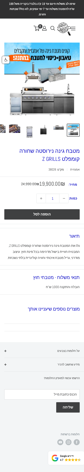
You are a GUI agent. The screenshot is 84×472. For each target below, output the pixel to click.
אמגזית (75, 169)
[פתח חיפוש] (52, 28)
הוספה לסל (42, 214)
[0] (36, 28)
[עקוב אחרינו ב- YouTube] (60, 442)
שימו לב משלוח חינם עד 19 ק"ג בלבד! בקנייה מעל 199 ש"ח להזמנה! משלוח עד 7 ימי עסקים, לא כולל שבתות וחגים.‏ (42, 9)
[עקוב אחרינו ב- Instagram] (68, 442)
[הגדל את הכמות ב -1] (41, 198)
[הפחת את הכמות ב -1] (63, 198)
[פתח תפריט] (73, 28)
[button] (5, 60)
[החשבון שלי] (44, 28)
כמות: (73, 198)
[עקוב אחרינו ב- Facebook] (77, 442)
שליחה (68, 407)
